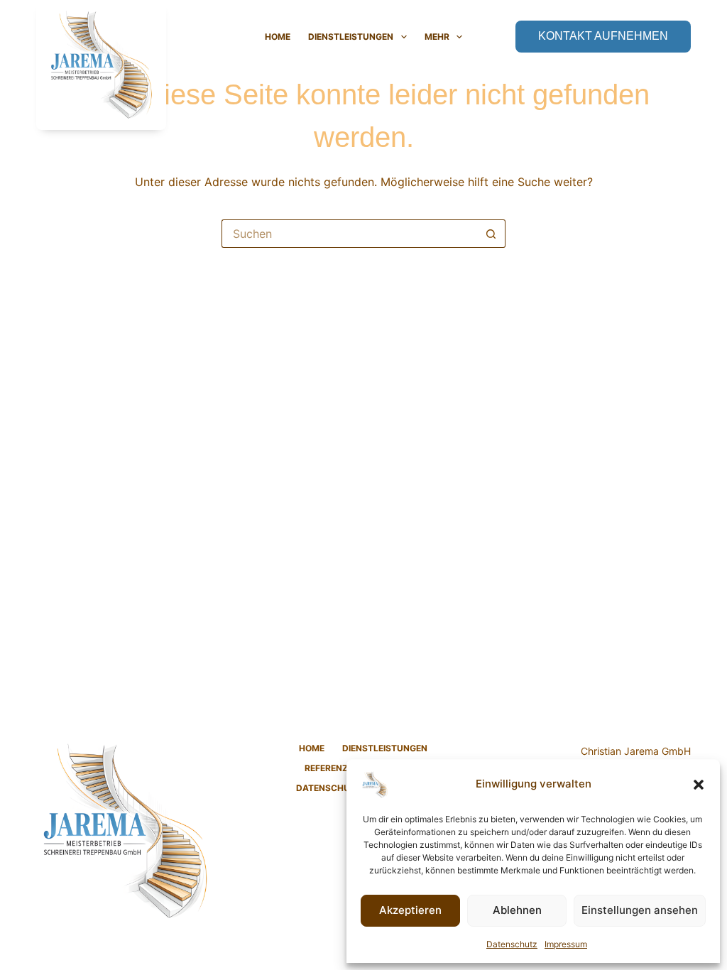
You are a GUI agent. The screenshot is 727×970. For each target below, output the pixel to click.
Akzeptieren (410, 910)
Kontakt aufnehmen (603, 36)
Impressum (566, 944)
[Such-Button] (491, 233)
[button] (699, 785)
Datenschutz (511, 944)
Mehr (437, 36)
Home (277, 36)
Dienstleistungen (350, 36)
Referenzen (332, 768)
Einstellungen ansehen (639, 910)
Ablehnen (517, 910)
